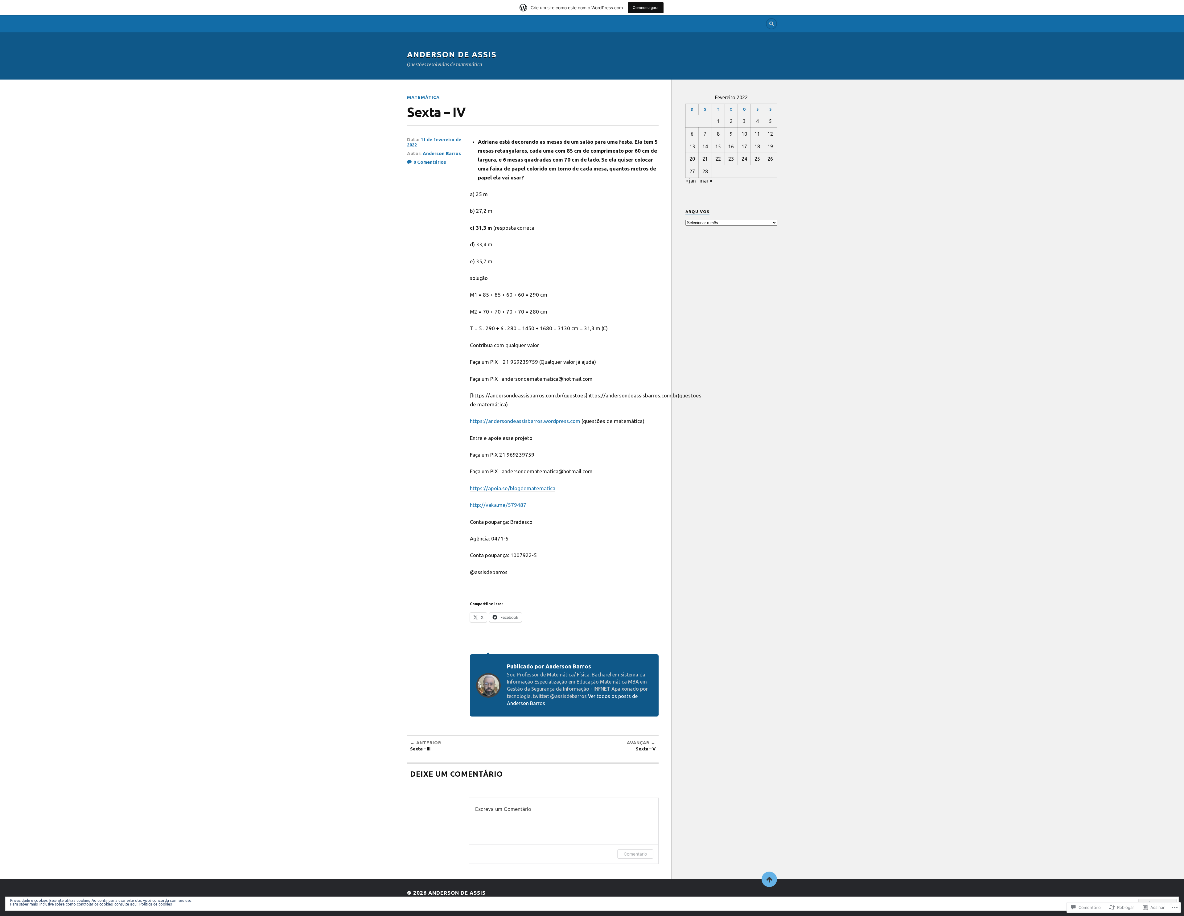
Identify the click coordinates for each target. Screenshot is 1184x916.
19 (770, 146)
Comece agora (646, 7)
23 (731, 159)
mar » (706, 180)
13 (692, 146)
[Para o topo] (769, 879)
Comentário (635, 853)
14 (705, 146)
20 (692, 159)
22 (718, 159)
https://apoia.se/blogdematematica (512, 488)
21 (705, 159)
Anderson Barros (442, 153)
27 (692, 171)
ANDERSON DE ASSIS (452, 54)
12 (770, 134)
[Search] (771, 23)
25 (757, 159)
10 (744, 134)
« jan (690, 180)
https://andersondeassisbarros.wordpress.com (525, 421)
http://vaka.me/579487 (498, 505)
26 (770, 159)
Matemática (423, 97)
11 (757, 134)
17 (744, 146)
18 (757, 146)
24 (744, 159)
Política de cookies (155, 904)
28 (705, 171)
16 (731, 146)
